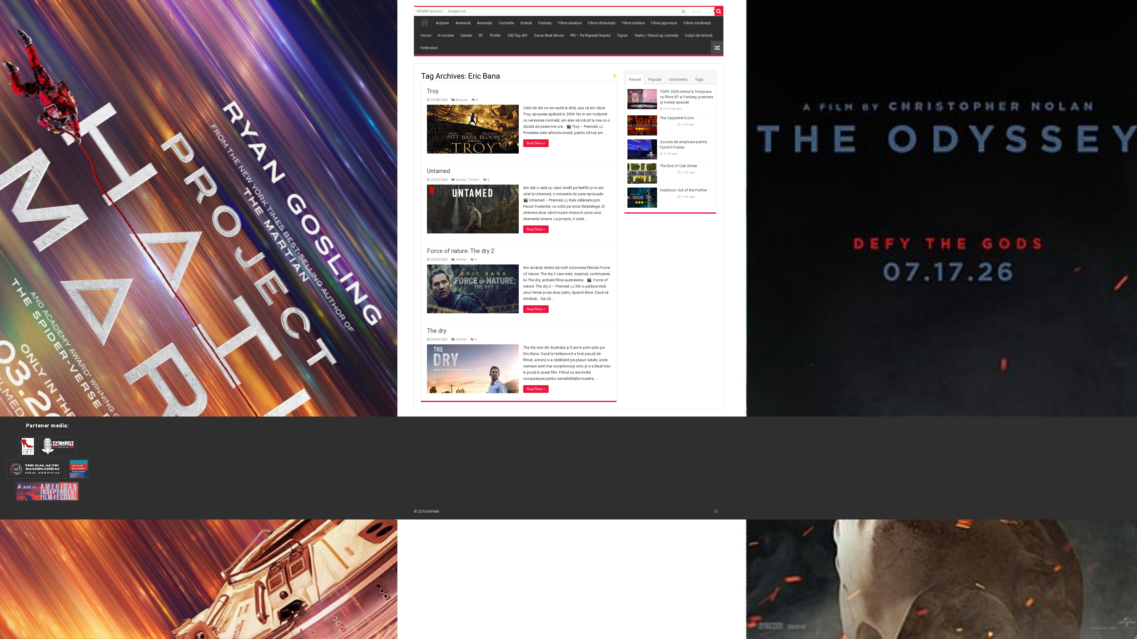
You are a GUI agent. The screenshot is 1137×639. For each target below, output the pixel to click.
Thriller (495, 35)
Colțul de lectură (698, 35)
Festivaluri (429, 48)
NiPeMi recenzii (429, 11)
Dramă (526, 23)
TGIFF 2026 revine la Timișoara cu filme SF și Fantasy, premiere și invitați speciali (686, 96)
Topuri (622, 35)
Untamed (438, 171)
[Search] (718, 11)
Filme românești (697, 23)
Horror (425, 35)
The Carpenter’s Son (677, 118)
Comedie (506, 23)
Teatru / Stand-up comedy (656, 35)
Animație (484, 23)
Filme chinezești (602, 23)
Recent (635, 79)
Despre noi (457, 11)
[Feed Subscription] (614, 75)
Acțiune (442, 23)
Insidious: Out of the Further (683, 190)
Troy (433, 91)
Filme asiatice (570, 23)
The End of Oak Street (678, 166)
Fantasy (545, 23)
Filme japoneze (664, 23)
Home (424, 22)
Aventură (462, 23)
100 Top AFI (517, 35)
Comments (678, 79)
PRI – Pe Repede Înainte (590, 35)
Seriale (466, 35)
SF (480, 35)
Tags (699, 79)
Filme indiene (633, 23)
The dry (436, 330)
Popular (654, 79)
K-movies (446, 35)
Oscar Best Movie (549, 35)
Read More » (536, 143)
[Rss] (683, 11)
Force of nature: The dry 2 (460, 250)
